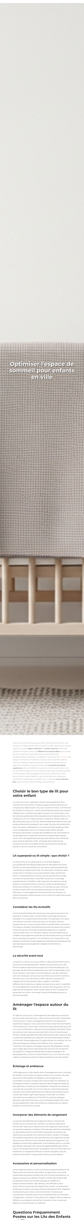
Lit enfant (64, 757)
